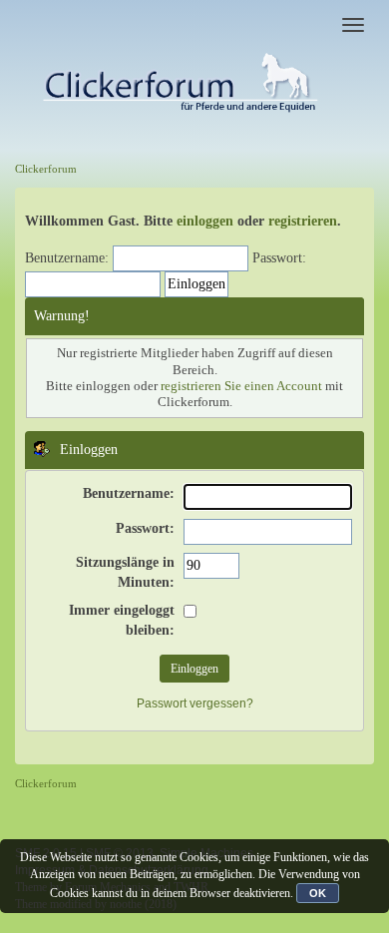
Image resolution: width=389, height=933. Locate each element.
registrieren (302, 221)
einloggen (205, 221)
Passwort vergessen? (195, 703)
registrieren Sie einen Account (241, 386)
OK (317, 893)
